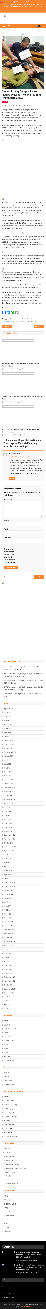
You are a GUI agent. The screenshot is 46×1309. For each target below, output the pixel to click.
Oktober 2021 (8, 937)
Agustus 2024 (9, 803)
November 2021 (9, 934)
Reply (12, 478)
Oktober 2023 (8, 843)
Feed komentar (9, 1081)
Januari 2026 (8, 736)
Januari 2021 (8, 973)
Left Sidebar (10, 1156)
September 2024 (10, 799)
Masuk (6, 1073)
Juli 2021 (7, 949)
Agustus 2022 (9, 898)
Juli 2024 (7, 807)
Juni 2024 (7, 811)
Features (7, 1149)
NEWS (12, 4)
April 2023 (7, 867)
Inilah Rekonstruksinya (10, 321)
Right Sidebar (10, 1160)
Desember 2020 (9, 977)
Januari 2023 (8, 878)
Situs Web (7, 538)
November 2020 (9, 981)
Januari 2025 (8, 784)
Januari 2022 (8, 926)
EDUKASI (19, 4)
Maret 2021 (8, 965)
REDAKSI (7, 1056)
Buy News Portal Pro (11, 1184)
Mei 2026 (7, 721)
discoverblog (14, 454)
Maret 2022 (8, 918)
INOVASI (6, 6)
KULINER (24, 6)
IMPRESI (39, 4)
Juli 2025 (7, 760)
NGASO (32, 6)
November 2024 (9, 791)
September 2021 (10, 941)
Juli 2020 (7, 997)
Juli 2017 (7, 1008)
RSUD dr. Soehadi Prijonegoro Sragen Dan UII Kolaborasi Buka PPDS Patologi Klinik (23, 668)
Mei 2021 (7, 957)
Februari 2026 (8, 732)
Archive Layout (10, 1172)
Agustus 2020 (9, 993)
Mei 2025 (7, 768)
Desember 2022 (9, 882)
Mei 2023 (7, 863)
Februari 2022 (8, 922)
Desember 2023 (9, 835)
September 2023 (10, 847)
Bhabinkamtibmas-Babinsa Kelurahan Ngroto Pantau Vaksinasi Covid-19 (20, 365)
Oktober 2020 (8, 985)
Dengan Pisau (26, 319)
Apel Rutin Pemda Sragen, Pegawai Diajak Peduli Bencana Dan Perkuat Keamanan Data (23, 675)
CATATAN (39, 6)
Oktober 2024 (8, 795)
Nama (6, 520)
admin (20, 105)
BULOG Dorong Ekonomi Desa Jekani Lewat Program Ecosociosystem (20, 431)
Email (6, 529)
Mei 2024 (7, 815)
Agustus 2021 (9, 945)
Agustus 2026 (9, 709)
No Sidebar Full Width (13, 1164)
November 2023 (9, 839)
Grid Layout (10, 1176)
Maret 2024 (8, 823)
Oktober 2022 (8, 890)
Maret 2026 (8, 728)
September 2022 (10, 894)
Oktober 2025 (8, 748)
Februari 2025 (8, 780)
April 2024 (7, 819)
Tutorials (7, 1180)
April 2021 (7, 961)
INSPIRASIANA (15, 6)
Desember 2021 (9, 930)
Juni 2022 (7, 906)
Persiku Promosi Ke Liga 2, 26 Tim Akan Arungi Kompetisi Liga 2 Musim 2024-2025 (39, 326)
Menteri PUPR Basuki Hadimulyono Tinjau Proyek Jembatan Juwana (22, 398)
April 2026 (7, 724)
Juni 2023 (7, 859)
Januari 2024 (8, 831)
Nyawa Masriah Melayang (28, 321)
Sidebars (8, 1152)
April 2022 (7, 914)
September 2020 (10, 989)
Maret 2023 (8, 870)
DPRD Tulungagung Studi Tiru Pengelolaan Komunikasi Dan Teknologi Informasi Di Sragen (24, 688)
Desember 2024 (9, 788)
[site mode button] (38, 26)
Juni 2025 (7, 764)
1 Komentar (29, 105)
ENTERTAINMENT (29, 4)
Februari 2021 (8, 969)
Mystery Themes (25, 1307)
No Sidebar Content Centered (16, 1168)
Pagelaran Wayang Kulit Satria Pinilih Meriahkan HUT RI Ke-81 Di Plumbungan (24, 681)
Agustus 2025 (9, 756)
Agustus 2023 (9, 851)
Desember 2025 (9, 740)
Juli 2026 (7, 713)
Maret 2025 (8, 776)
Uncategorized (9, 1060)
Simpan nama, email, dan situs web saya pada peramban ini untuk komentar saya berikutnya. (9, 555)
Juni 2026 (7, 717)
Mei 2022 (7, 910)
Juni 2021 (7, 953)
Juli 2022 (7, 902)
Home (6, 4)
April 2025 (7, 772)
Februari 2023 (8, 874)
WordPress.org (9, 1084)
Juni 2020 (7, 1001)
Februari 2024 (8, 827)
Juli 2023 (7, 855)
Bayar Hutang (14, 319)
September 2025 (10, 752)
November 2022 (9, 886)
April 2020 (7, 1005)
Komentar (8, 500)
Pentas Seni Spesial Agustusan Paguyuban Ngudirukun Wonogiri (22, 695)
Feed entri (7, 1076)
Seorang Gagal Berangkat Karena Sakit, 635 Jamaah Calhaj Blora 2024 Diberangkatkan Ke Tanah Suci (8, 326)
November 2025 (9, 744)
